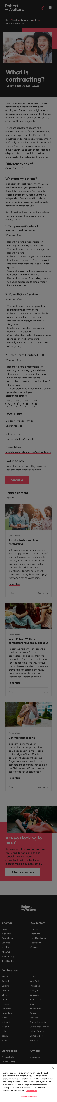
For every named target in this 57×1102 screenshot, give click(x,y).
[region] (28, 1083)
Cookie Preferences (28, 1096)
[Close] (53, 1068)
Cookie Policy (31, 1090)
